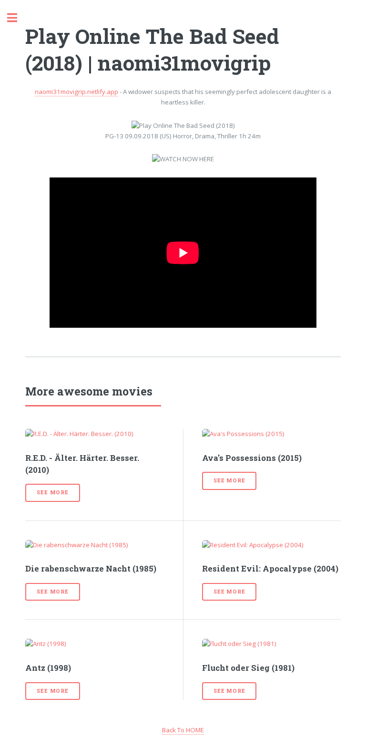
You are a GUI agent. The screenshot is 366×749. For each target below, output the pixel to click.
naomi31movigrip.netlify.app (76, 91)
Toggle (17, 18)
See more (52, 492)
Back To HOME (183, 730)
